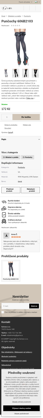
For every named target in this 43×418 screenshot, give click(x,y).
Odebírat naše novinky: (20, 300)
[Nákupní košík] (32, 8)
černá (20, 181)
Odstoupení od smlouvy (23, 352)
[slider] (15, 26)
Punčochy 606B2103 (11, 279)
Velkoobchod (6, 365)
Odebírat (34, 306)
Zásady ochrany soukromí (21, 402)
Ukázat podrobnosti (21, 414)
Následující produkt (31, 190)
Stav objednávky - (8, 352)
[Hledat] (27, 8)
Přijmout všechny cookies (21, 408)
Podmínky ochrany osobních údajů (14, 361)
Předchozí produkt (9, 190)
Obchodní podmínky (8, 356)
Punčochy (21, 167)
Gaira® (10, 132)
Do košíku (26, 117)
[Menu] (38, 8)
